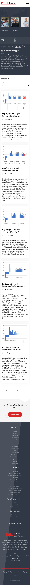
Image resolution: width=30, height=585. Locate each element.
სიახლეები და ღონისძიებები (15, 499)
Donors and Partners (15, 456)
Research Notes (15, 516)
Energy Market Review (15, 492)
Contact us (15, 463)
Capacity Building (15, 504)
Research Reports (15, 514)
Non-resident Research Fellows (15, 442)
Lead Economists (15, 437)
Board (15, 450)
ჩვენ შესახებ (15, 427)
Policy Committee (15, 454)
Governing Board (15, 452)
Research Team (15, 439)
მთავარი (3, 46)
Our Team (15, 433)
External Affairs (15, 448)
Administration (15, 446)
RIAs (15, 519)
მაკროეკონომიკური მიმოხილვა (20, 46)
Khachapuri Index (15, 481)
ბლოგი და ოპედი (15, 523)
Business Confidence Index (15, 473)
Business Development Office (15, 444)
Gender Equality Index (15, 479)
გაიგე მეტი (15, 575)
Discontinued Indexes (15, 486)
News (15, 502)
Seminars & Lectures (15, 506)
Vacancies (15, 461)
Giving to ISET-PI (15, 459)
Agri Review (15, 471)
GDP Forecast (15, 477)
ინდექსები (10, 46)
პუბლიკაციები (15, 511)
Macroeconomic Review (15, 484)
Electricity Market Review (15, 490)
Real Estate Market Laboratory (15, 494)
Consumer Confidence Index (15, 475)
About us (15, 431)
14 (23, 390)
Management (15, 435)
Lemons (18, 581)
